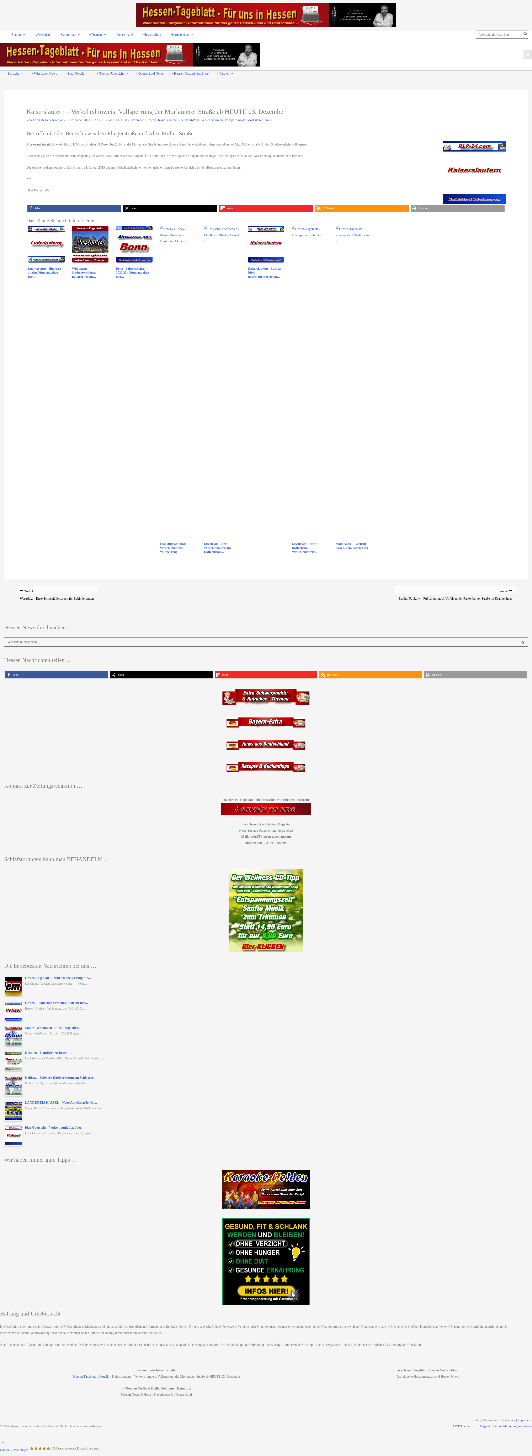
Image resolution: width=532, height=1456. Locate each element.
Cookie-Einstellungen (14, 1449)
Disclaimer (508, 1420)
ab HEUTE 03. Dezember (126, 120)
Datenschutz (491, 1420)
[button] (23, 34)
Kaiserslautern (167, 120)
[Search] (525, 35)
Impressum (525, 1420)
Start (477, 1420)
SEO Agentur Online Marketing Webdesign (503, 1426)
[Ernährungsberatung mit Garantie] (266, 1261)
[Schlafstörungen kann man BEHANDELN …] (266, 910)
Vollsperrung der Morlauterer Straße (248, 120)
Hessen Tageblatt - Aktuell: (91, 1376)
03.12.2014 (100, 120)
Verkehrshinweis (212, 120)
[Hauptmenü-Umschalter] (527, 54)
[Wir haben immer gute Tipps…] (266, 1189)
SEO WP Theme (459, 1426)
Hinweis (150, 120)
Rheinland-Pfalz (189, 120)
